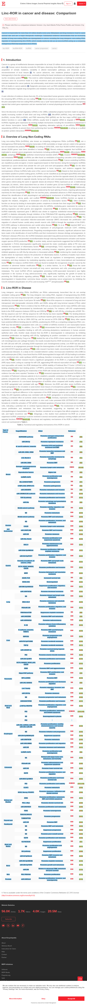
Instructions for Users (9, 949)
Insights (53, 3)
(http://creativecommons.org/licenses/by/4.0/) (18, 895)
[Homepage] (3, 4)
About (59, 3)
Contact (4, 954)
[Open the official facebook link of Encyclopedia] (23, 925)
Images (34, 3)
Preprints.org (6, 975)
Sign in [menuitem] (68, 3)
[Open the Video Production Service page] (80, 979)
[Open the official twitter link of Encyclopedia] (8, 925)
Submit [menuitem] (81, 3)
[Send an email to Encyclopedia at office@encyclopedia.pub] (3, 925)
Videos (28, 3)
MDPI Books (6, 972)
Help (3, 951)
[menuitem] (74, 4)
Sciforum (5, 969)
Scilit (3, 978)
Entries (23, 3)
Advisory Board (7, 946)
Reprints (47, 3)
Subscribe (8, 919)
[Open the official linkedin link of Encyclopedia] (13, 925)
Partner (4, 957)
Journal (40, 3)
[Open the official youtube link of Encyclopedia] (18, 925)
